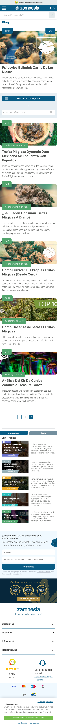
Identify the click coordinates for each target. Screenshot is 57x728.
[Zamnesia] (27, 8)
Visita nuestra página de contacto (43, 678)
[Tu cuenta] (50, 8)
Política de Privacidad (44, 572)
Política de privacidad (45, 702)
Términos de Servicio (8, 574)
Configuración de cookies (28, 723)
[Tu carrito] (54, 8)
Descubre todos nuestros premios (28, 599)
